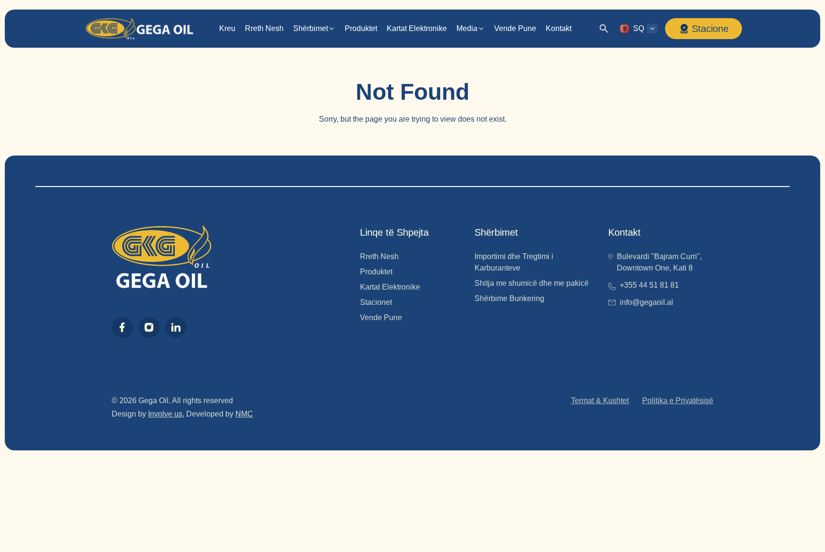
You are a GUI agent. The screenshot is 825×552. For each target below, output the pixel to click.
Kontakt (558, 28)
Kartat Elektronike (417, 28)
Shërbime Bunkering (509, 298)
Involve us (165, 414)
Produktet (361, 28)
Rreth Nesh (264, 28)
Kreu (227, 28)
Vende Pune (515, 28)
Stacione (710, 28)
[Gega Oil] (139, 29)
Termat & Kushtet (600, 400)
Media (466, 28)
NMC (244, 414)
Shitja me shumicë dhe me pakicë (532, 283)
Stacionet (376, 302)
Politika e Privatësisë (677, 400)
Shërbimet (310, 28)
